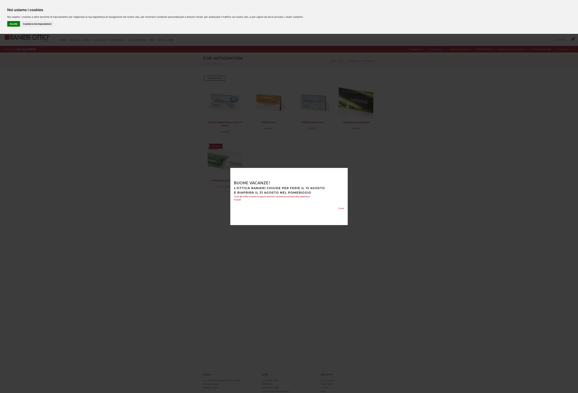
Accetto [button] (14, 24)
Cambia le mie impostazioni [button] (37, 24)
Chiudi (341, 208)
